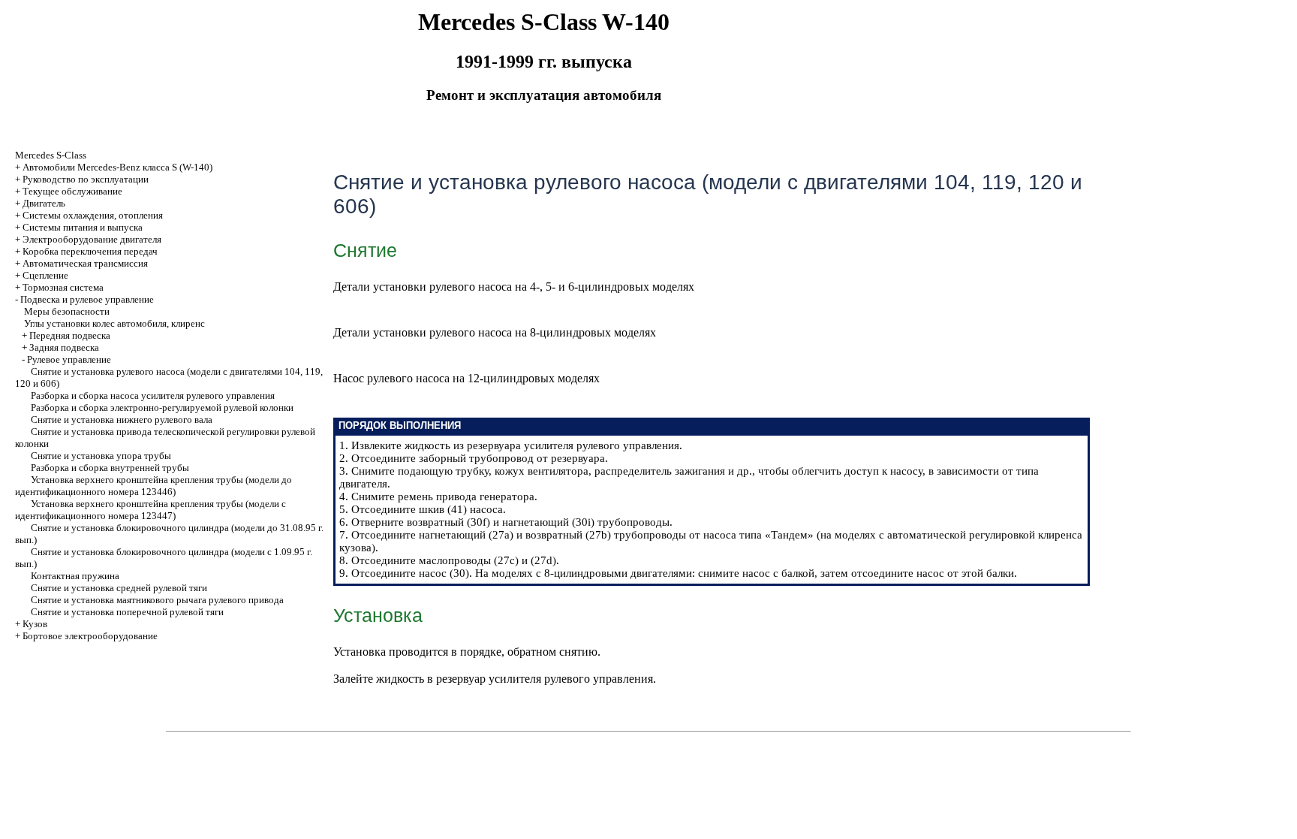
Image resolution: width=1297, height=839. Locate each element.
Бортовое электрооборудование (90, 635)
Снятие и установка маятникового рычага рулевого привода (157, 599)
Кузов (35, 623)
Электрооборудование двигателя (92, 239)
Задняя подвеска (64, 347)
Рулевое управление (69, 359)
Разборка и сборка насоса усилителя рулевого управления (153, 395)
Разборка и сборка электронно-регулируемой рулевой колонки (162, 407)
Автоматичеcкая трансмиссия (85, 263)
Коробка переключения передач (90, 251)
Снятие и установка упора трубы (101, 455)
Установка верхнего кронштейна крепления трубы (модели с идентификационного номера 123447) (150, 509)
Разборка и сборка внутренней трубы (110, 467)
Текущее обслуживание (72, 191)
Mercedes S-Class (50, 155)
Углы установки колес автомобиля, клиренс (114, 323)
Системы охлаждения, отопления (93, 215)
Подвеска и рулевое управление (87, 299)
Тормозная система (63, 287)
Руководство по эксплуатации (86, 179)
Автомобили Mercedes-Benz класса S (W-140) (117, 167)
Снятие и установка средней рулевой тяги (119, 587)
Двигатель (44, 203)
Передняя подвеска (69, 335)
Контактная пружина (75, 575)
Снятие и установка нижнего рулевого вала (121, 419)
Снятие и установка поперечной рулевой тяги (127, 611)
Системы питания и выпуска (83, 227)
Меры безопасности (67, 311)
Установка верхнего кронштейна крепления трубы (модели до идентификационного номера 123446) (153, 485)
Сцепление (45, 275)
